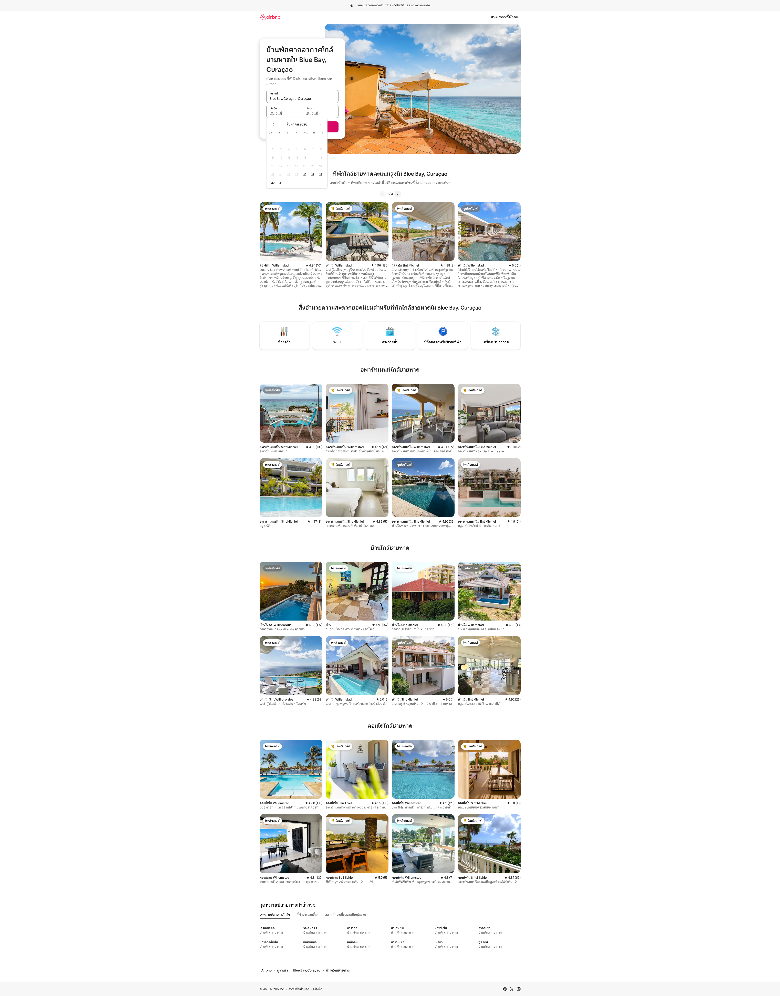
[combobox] (302, 98)
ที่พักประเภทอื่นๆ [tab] (308, 914)
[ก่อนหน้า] (382, 194)
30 (273, 183)
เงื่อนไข (317, 989)
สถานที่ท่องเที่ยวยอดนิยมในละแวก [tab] (347, 914)
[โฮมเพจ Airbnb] (270, 17)
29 (320, 174)
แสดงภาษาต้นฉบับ (417, 5)
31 (280, 183)
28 (312, 174)
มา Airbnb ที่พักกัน (504, 17)
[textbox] (284, 113)
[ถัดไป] (397, 194)
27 (304, 174)
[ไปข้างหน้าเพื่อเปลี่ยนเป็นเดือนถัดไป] (320, 124)
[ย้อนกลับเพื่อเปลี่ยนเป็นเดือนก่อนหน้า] (273, 124)
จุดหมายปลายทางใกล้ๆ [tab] (275, 914)
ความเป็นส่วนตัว (298, 989)
